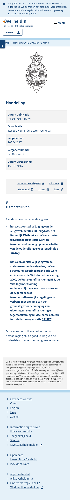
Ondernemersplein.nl (23, 483)
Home (6, 42)
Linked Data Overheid (23, 459)
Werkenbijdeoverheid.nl (24, 487)
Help (13, 412)
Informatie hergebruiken (25, 427)
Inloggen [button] (9, 32)
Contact (15, 403)
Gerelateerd (23, 189)
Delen (56, 189)
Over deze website (21, 399)
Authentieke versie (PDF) (29, 184)
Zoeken (14, 416)
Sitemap (15, 440)
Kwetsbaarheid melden (24, 444)
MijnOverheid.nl (20, 474)
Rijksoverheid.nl (19, 478)
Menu (61, 23)
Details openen (2, 40)
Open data (16, 455)
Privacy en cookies (21, 431)
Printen (41, 189)
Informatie (54, 183)
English (14, 408)
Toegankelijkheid (20, 436)
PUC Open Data (19, 464)
